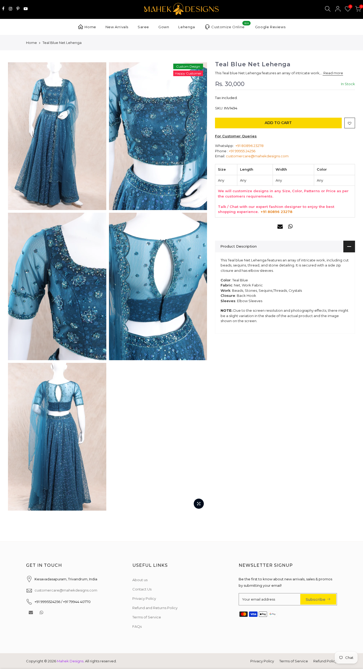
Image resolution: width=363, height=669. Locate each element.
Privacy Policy (144, 598)
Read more (333, 73)
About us (139, 580)
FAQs (137, 626)
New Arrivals (116, 27)
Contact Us (141, 589)
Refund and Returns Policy (155, 608)
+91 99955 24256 (242, 151)
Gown (163, 27)
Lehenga (186, 27)
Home (90, 27)
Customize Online (230, 25)
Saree (143, 27)
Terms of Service (146, 617)
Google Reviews (270, 27)
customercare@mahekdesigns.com (257, 156)
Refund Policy (325, 661)
